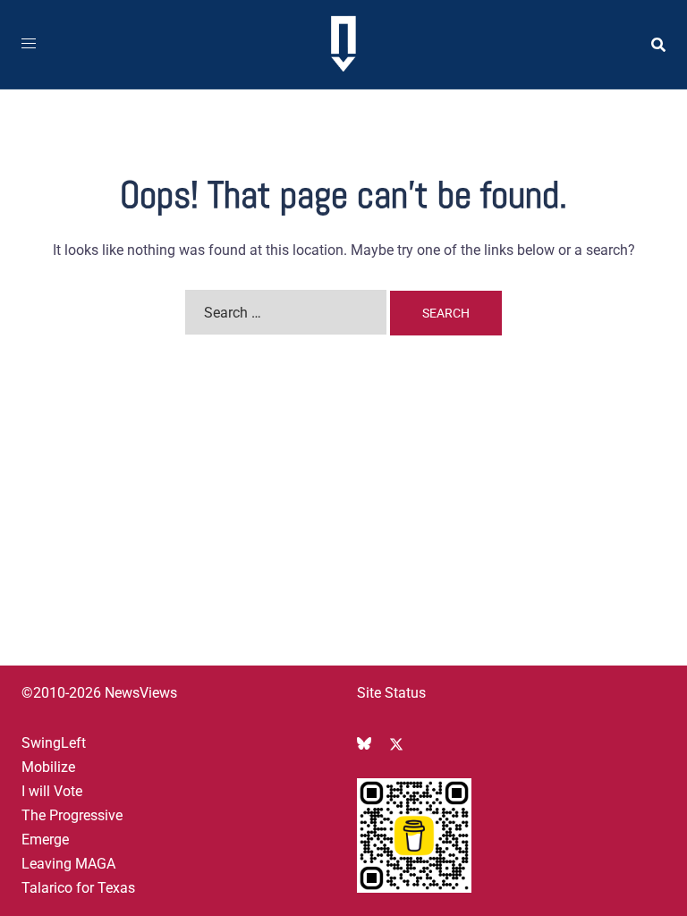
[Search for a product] (658, 45)
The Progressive (72, 815)
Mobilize (48, 767)
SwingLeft (53, 742)
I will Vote (51, 791)
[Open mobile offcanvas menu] (28, 44)
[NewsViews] (343, 43)
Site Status (391, 692)
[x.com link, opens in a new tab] (396, 742)
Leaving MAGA (68, 863)
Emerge (45, 839)
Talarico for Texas (78, 887)
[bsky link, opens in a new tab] (364, 742)
